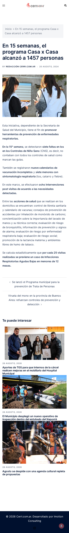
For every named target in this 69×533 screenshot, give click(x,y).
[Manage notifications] (61, 526)
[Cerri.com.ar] (35, 5)
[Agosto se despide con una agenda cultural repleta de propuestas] (34, 442)
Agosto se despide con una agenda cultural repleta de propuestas (33, 473)
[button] (65, 5)
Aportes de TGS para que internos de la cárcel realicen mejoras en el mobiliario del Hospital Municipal (30, 370)
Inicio (8, 28)
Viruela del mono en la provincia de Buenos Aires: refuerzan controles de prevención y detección (34, 300)
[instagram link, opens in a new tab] (34, 527)
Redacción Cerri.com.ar (20, 66)
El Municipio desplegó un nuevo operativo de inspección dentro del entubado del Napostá (30, 418)
